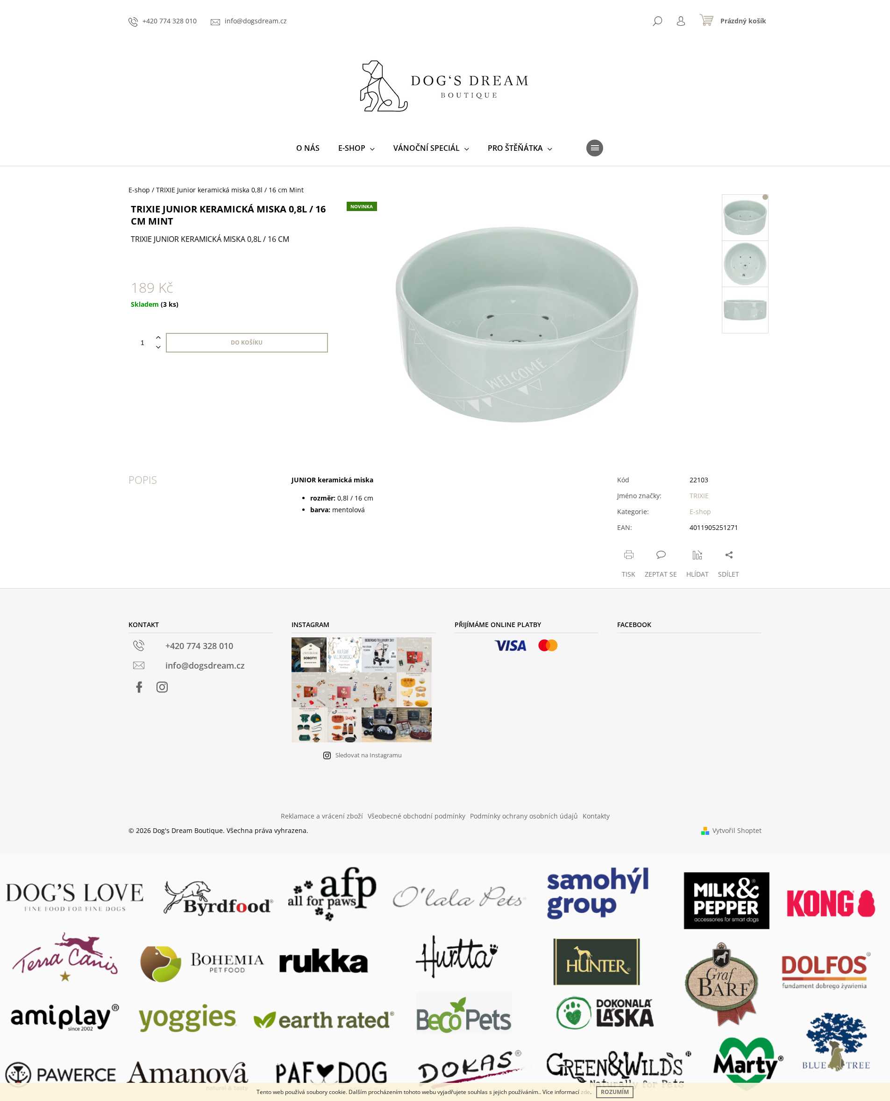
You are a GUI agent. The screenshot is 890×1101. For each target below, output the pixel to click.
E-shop (700, 511)
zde (585, 1092)
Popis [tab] (142, 479)
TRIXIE (699, 495)
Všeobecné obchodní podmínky (416, 816)
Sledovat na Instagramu (368, 755)
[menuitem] (308, 148)
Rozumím (615, 1092)
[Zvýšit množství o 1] (158, 338)
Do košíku (247, 342)
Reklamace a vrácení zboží (322, 816)
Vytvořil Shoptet (737, 830)
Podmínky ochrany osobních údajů (524, 816)
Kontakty (596, 816)
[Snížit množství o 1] (158, 348)
